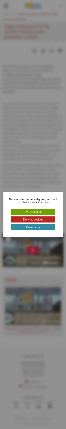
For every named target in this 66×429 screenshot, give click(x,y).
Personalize (33, 227)
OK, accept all (33, 211)
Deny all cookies (33, 219)
